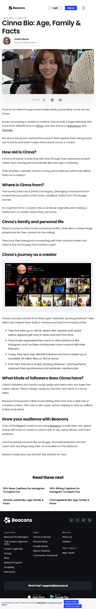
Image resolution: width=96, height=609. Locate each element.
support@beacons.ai (55, 585)
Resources (9, 572)
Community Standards (45, 555)
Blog (6, 558)
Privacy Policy (40, 541)
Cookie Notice (40, 546)
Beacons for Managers (16, 537)
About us (67, 537)
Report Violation (41, 551)
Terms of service (42, 537)
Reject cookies (71, 602)
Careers (66, 541)
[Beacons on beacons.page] (89, 520)
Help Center (68, 553)
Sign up (70, 7)
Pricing (7, 553)
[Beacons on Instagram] (77, 520)
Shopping (9, 567)
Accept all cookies (73, 606)
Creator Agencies (13, 549)
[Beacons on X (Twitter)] (83, 520)
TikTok (39, 126)
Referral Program (13, 562)
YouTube (7, 130)
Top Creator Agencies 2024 (16, 543)
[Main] (16, 8)
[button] (84, 8)
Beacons (55, 425)
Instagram (74, 126)
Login (55, 7)
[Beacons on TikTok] (71, 520)
